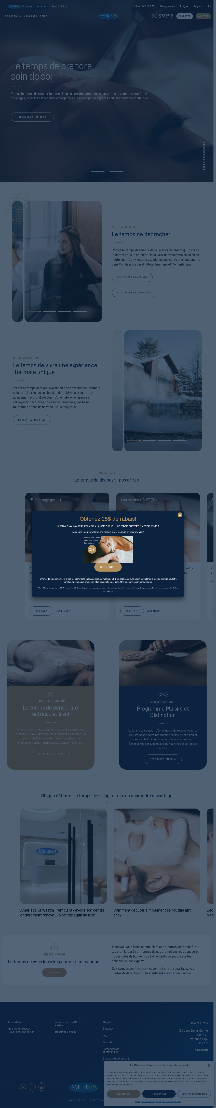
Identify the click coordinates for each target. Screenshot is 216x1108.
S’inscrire (108, 567)
